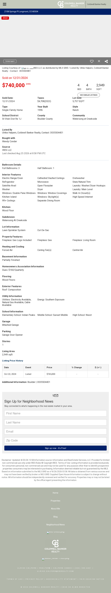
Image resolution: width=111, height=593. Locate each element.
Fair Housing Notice (92, 579)
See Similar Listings (88, 95)
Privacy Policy (35, 579)
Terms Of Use (15, 579)
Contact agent (9, 61)
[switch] (91, 61)
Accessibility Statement (61, 579)
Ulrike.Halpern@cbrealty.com (55, 571)
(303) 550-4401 (83, 568)
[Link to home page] (71, 4)
